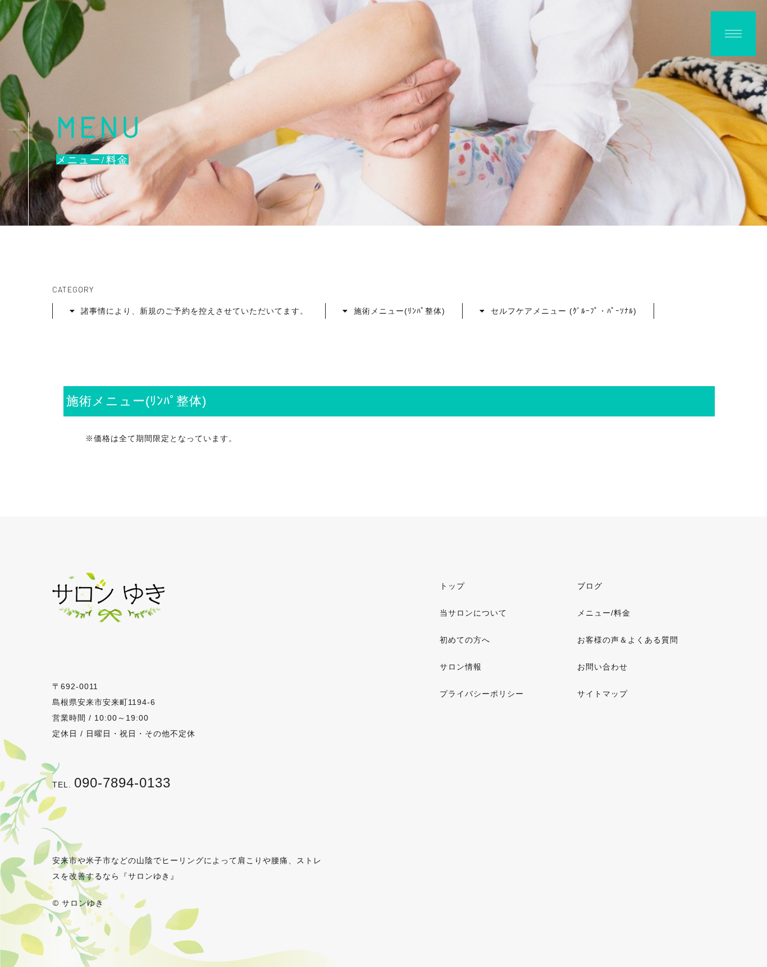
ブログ (589, 585)
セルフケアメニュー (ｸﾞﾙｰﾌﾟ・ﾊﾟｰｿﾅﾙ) (564, 310)
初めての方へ (465, 639)
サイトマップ (602, 693)
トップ (452, 585)
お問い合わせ (602, 666)
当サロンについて (473, 612)
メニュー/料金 (604, 612)
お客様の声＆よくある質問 (627, 639)
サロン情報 (461, 666)
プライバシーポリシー (482, 693)
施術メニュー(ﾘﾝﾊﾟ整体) (399, 310)
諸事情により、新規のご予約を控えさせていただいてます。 (194, 310)
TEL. (111, 784)
